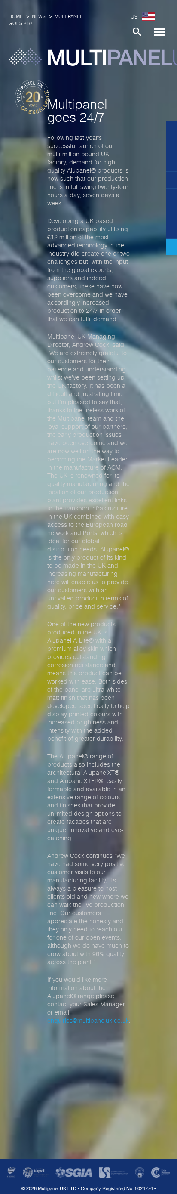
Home (16, 16)
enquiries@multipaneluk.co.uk (88, 1021)
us (134, 17)
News (39, 16)
